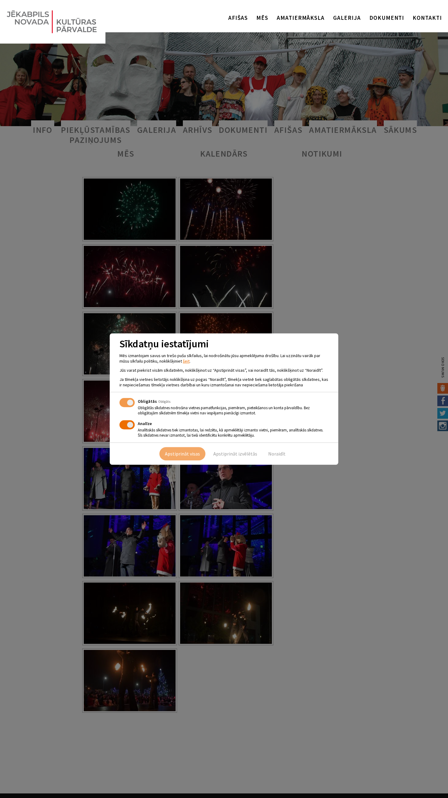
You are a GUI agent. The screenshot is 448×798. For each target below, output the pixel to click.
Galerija (347, 17)
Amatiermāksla (301, 17)
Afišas (238, 17)
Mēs (262, 17)
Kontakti (427, 17)
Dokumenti (386, 17)
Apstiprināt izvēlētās (235, 454)
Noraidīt (277, 454)
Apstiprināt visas (182, 454)
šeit (186, 361)
